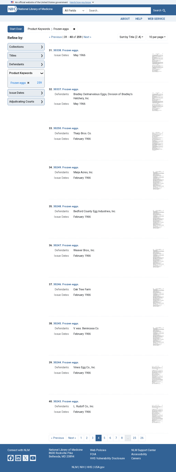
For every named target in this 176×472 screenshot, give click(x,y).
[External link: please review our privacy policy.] (11, 457)
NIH (82, 467)
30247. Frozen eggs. (66, 245)
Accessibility (139, 454)
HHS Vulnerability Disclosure (107, 458)
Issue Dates (16, 92)
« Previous (55, 37)
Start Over (16, 29)
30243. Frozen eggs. (66, 401)
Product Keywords (20, 73)
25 (134, 438)
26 (142, 438)
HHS (89, 467)
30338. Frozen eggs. (66, 50)
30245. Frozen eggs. (66, 323)
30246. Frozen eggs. (66, 284)
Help (138, 18)
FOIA (93, 454)
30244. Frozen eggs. (66, 362)
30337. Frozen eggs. (66, 89)
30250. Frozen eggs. (66, 128)
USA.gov (99, 467)
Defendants (16, 64)
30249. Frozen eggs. (66, 167)
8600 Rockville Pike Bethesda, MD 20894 (61, 454)
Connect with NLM (19, 450)
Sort (130, 37)
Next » (87, 37)
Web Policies (98, 450)
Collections (16, 46)
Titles (12, 55)
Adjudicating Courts (21, 101)
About (125, 18)
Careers (136, 458)
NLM (75, 467)
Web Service (156, 18)
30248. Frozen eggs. (66, 206)
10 (156, 37)
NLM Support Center (143, 450)
